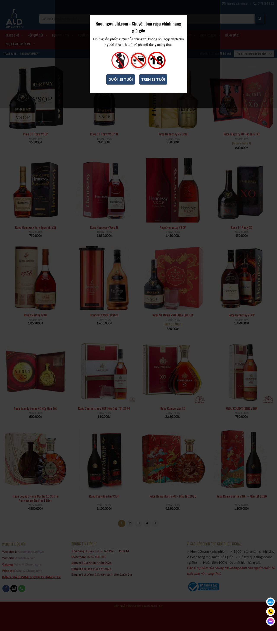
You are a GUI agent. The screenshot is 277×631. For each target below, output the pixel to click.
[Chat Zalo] (270, 601)
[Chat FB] (270, 621)
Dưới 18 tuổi (120, 79)
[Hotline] (270, 611)
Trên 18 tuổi (153, 79)
